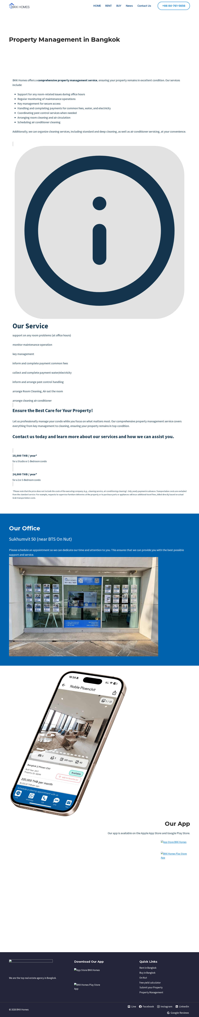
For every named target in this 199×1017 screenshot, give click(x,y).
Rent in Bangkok (147, 967)
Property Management (151, 992)
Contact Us (144, 5)
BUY (118, 5)
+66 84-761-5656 (173, 5)
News (129, 5)
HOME (97, 5)
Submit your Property (151, 987)
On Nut (143, 977)
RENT (108, 5)
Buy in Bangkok (147, 972)
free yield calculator (150, 982)
